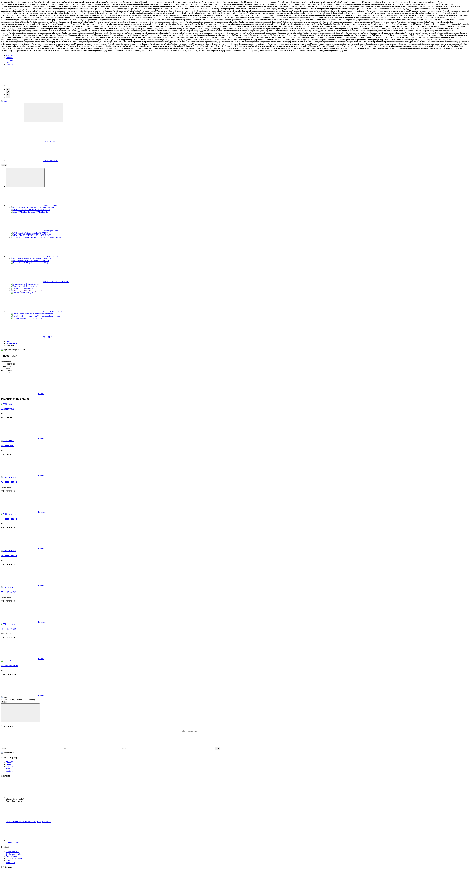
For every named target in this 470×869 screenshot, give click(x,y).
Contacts (9, 64)
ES (8, 97)
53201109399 (7, 408)
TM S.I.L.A (10, 863)
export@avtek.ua (12, 842)
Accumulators (11, 856)
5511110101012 (9, 592)
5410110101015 (9, 482)
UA (8, 92)
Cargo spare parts (12, 852)
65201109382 (7, 445)
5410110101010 (9, 555)
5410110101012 (9, 519)
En (8, 95)
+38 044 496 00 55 (13, 822)
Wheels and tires (12, 860)
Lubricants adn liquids (14, 858)
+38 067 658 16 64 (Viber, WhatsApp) (36, 822)
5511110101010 (9, 629)
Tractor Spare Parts (13, 854)
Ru (8, 89)
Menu (4, 165)
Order (4, 702)
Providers (9, 55)
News (8, 62)
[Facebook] (24, 85)
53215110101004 (9, 665)
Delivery (9, 58)
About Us (9, 762)
